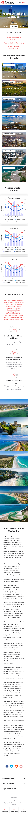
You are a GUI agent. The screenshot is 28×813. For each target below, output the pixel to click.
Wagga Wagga (10, 312)
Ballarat (8, 306)
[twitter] (11, 766)
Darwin (12, 304)
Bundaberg (18, 312)
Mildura (16, 313)
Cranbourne (7, 315)
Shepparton (7, 317)
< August (5, 26)
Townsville (16, 302)
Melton (21, 317)
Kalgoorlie (20, 315)
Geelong (6, 302)
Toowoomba (18, 304)
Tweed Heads (15, 317)
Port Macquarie (9, 313)
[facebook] (7, 766)
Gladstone (20, 319)
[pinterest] (21, 766)
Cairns (11, 302)
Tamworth (14, 315)
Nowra (7, 304)
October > (23, 26)
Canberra (13, 300)
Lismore (14, 319)
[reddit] (16, 766)
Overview (14, 23)
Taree (20, 313)
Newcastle (7, 300)
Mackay (18, 306)
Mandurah (9, 308)
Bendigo (13, 306)
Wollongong (19, 300)
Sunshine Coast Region (13, 310)
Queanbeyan (8, 319)
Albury (22, 302)
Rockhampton (17, 308)
